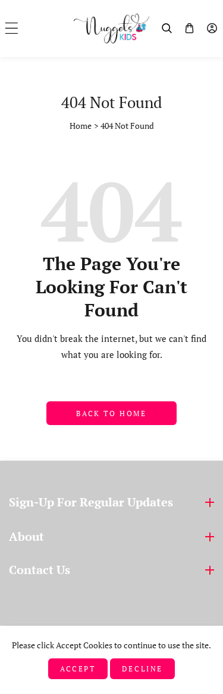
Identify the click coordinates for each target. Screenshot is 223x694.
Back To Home (111, 413)
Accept (78, 668)
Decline (142, 668)
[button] (11, 28)
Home (81, 125)
